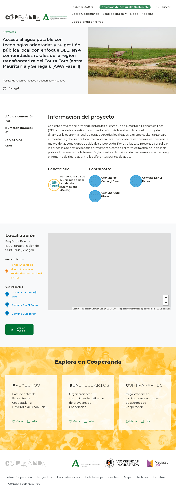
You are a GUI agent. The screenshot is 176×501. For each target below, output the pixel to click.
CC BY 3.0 (111, 309)
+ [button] (166, 297)
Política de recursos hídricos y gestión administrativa (34, 80)
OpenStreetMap (136, 309)
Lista (34, 421)
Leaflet (76, 309)
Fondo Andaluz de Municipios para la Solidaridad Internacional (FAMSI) (72, 183)
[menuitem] (82, 7)
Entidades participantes (101, 477)
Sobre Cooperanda (86, 13)
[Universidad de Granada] (121, 463)
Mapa (134, 13)
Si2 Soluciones (163, 309)
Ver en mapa (21, 329)
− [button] (166, 303)
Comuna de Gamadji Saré (110, 179)
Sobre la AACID (83, 7)
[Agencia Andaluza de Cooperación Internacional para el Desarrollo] (53, 17)
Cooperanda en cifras (87, 21)
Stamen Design (99, 309)
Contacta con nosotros (24, 483)
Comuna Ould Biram (24, 313)
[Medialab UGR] (156, 463)
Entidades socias (68, 477)
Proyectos (9, 32)
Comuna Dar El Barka (25, 305)
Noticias (147, 13)
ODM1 (8, 145)
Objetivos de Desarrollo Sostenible (125, 7)
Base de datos (113, 13)
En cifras (159, 477)
